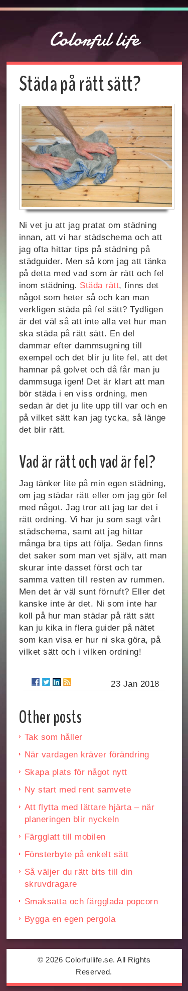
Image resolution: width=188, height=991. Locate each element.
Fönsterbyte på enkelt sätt (77, 854)
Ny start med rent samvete (78, 790)
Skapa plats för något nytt (76, 772)
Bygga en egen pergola (70, 919)
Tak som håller (54, 737)
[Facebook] (36, 682)
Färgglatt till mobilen (65, 837)
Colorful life (94, 39)
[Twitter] (46, 682)
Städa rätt (99, 285)
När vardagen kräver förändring (87, 754)
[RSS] (67, 682)
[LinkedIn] (57, 682)
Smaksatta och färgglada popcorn (91, 901)
